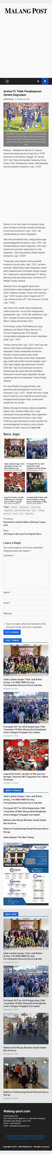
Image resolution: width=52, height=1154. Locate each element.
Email (6, 603)
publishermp (8, 99)
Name (7, 592)
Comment (8, 555)
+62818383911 (15, 1123)
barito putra (35, 507)
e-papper (45, 81)
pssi (21, 514)
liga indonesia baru (22, 510)
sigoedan (29, 514)
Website (7, 613)
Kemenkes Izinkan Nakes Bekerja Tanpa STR (24, 522)
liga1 (34, 510)
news (15, 514)
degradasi (8, 510)
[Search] (38, 81)
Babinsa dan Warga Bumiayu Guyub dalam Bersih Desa (26, 1028)
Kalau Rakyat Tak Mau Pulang (18, 837)
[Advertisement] (26, 47)
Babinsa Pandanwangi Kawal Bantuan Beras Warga (26, 1073)
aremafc (14, 507)
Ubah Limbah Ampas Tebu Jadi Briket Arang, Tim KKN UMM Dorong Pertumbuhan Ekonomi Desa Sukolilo (26, 660)
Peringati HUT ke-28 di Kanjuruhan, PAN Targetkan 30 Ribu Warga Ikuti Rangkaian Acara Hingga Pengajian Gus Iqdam (26, 707)
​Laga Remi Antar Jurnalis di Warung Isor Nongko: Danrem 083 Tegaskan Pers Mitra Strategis (26, 755)
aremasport (24, 507)
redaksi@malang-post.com (19, 1126)
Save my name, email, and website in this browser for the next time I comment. (26, 625)
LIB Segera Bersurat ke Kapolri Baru (22, 532)
